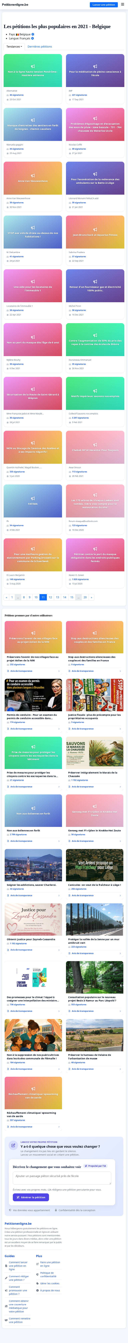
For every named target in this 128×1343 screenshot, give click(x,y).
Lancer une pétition (104, 4)
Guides (10, 1256)
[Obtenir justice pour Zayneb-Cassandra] (33, 928)
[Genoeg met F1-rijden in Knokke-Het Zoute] (94, 819)
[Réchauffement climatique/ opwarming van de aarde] (33, 1104)
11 (43, 597)
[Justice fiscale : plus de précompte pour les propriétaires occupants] (94, 706)
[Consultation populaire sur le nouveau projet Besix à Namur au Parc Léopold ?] (94, 988)
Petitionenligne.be (15, 4)
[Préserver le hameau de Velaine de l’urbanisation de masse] (94, 1046)
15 (71, 597)
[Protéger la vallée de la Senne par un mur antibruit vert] (94, 930)
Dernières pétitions (40, 46)
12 (50, 597)
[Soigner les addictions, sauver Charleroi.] (33, 874)
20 (85, 597)
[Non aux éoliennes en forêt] (33, 819)
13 (57, 597)
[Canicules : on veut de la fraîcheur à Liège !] (94, 874)
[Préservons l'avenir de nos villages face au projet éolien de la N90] (33, 648)
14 (64, 597)
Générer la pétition (33, 1197)
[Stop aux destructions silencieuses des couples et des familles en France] (94, 648)
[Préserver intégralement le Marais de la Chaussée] (94, 764)
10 (36, 597)
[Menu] (122, 4)
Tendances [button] (13, 46)
